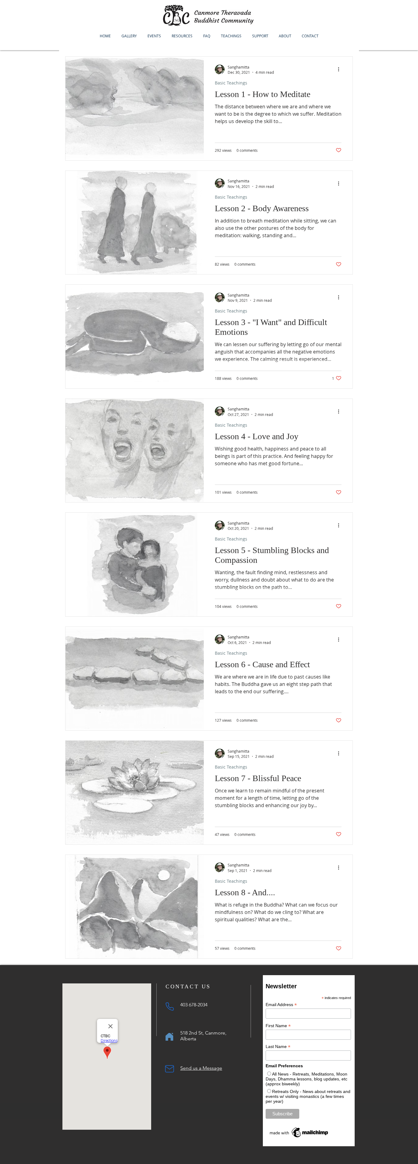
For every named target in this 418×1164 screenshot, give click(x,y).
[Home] (169, 1037)
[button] (154, 36)
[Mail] (169, 1069)
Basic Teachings (231, 82)
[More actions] (340, 69)
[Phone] (169, 1006)
